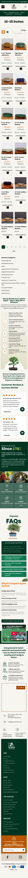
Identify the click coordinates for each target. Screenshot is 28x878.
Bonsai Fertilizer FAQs (9, 807)
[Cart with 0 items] (25, 6)
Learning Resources (9, 761)
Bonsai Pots (7, 787)
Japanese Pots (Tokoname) (9, 269)
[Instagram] (20, 857)
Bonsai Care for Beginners (11, 802)
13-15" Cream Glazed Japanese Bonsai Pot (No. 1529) (6, 158)
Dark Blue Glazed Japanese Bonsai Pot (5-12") (20, 89)
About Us (6, 765)
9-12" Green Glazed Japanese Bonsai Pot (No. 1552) (6, 123)
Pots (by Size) (5, 290)
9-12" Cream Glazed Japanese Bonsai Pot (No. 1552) (20, 158)
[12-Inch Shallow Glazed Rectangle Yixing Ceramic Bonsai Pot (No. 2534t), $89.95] (7, 218)
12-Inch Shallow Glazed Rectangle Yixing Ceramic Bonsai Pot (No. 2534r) (20, 227)
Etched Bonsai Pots (7, 275)
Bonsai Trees (7, 780)
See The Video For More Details (12, 621)
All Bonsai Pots (5, 293)
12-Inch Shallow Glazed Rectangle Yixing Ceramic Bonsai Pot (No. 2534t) (7, 227)
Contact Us (7, 768)
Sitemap (6, 811)
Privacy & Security (8, 770)
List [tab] (7, 32)
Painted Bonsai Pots (7, 263)
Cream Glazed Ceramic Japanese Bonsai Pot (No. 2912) (6, 89)
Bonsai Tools (7, 783)
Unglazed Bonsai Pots (7, 272)
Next (14, 251)
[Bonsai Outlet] (12, 746)
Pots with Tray (5, 277)
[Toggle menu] (2, 6)
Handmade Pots (6, 261)
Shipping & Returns (9, 772)
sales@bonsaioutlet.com (15, 722)
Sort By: (23, 30)
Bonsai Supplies (8, 785)
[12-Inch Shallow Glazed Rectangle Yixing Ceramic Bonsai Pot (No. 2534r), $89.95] (21, 218)
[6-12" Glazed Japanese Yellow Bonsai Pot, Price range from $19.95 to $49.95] (7, 44)
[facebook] (7, 857)
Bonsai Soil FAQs (8, 809)
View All (6, 831)
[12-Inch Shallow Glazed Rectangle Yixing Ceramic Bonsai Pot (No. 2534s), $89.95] (21, 183)
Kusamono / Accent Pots (8, 280)
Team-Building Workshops (11, 828)
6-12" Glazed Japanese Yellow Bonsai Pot (6, 54)
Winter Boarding (8, 822)
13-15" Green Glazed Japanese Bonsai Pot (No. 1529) (20, 123)
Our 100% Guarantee (9, 763)
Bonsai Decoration (9, 789)
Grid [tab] (3, 32)
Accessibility (7, 756)
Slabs (3, 266)
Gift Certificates (8, 814)
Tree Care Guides (8, 800)
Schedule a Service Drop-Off (11, 824)
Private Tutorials (8, 826)
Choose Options (7, 66)
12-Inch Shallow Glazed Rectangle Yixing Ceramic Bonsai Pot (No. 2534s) (20, 193)
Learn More (23, 1)
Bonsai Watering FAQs (9, 804)
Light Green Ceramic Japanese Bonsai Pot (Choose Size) (20, 54)
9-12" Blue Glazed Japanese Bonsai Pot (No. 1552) (6, 193)
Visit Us (22, 687)
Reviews (6, 758)
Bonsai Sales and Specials (11, 792)
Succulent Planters (6, 288)
